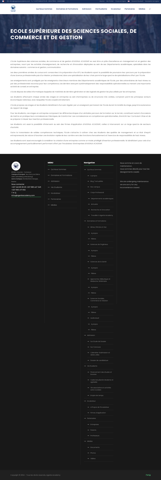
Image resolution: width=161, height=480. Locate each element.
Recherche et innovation (100, 210)
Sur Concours (95, 347)
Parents (93, 430)
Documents (95, 447)
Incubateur (116, 9)
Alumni (102, 1)
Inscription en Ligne (152, 1)
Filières (93, 239)
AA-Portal (109, 1)
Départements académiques (102, 198)
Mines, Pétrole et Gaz (98, 227)
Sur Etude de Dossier (98, 341)
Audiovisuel (94, 318)
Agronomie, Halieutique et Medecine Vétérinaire (100, 280)
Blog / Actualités (96, 181)
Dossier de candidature (99, 360)
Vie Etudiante (101, 9)
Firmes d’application (98, 413)
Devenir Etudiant (137, 1)
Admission (86, 9)
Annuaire (94, 204)
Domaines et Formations (67, 9)
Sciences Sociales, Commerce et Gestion (99, 299)
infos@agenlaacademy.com (23, 195)
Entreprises (94, 424)
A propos (93, 176)
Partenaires (130, 9)
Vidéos (93, 458)
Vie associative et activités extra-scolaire (100, 389)
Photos (93, 453)
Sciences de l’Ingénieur (99, 244)
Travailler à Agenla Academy (102, 215)
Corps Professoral (97, 192)
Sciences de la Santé (98, 262)
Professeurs (94, 436)
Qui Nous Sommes (44, 9)
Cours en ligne (120, 1)
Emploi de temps (96, 395)
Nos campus (95, 187)
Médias (142, 9)
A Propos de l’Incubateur (99, 407)
